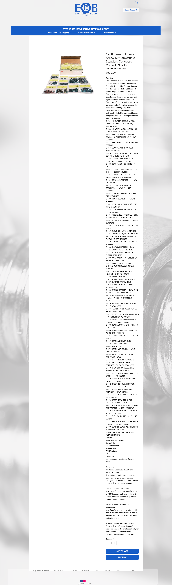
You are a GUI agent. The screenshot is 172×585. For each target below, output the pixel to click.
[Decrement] (107, 543)
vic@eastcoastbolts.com (41, 571)
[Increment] (114, 543)
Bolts (90, 584)
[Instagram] (84, 581)
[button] (136, 2)
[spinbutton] (111, 543)
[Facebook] (81, 581)
